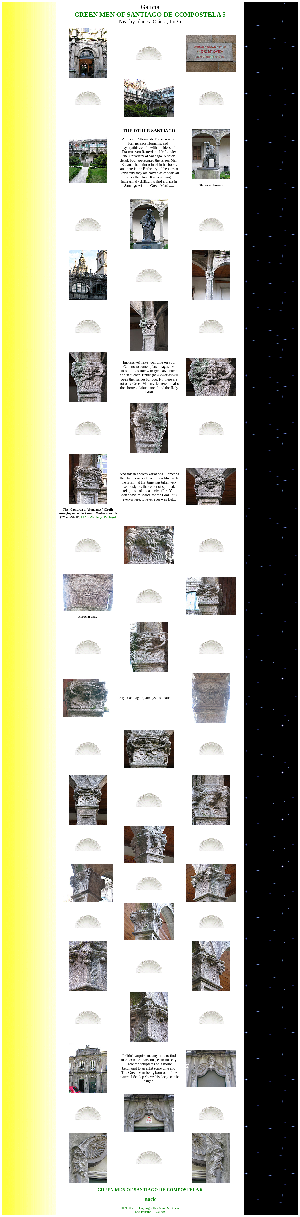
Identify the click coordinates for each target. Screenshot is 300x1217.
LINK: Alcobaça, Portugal (98, 517)
